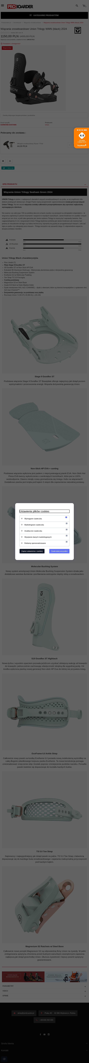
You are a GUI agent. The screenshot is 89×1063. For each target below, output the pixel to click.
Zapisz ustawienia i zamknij (32, 551)
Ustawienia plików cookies (34, 511)
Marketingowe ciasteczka (34, 525)
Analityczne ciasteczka (33, 531)
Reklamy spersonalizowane (35, 543)
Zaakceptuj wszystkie (59, 551)
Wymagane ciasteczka (33, 519)
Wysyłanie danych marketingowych (38, 537)
